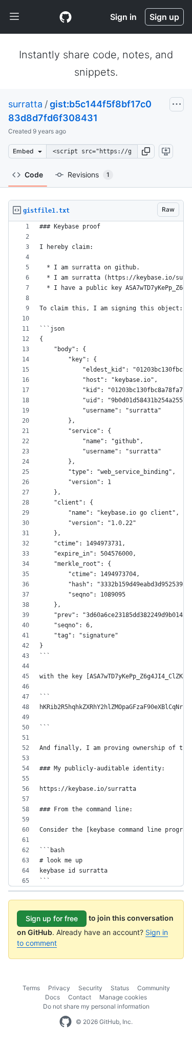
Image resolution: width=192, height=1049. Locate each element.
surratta (25, 104)
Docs (52, 997)
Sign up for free (52, 918)
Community (153, 988)
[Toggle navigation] (14, 17)
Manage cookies (123, 997)
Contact (79, 997)
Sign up (164, 17)
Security (90, 988)
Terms (31, 988)
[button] (146, 151)
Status (120, 988)
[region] (96, 553)
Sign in (123, 17)
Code (34, 174)
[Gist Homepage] (65, 17)
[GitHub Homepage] (65, 1022)
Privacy (59, 988)
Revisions (89, 174)
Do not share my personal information (96, 1006)
